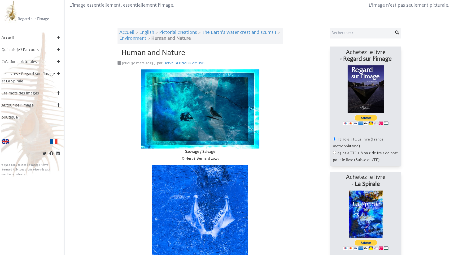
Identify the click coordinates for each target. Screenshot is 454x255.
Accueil (7, 38)
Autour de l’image (17, 105)
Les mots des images (20, 93)
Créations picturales (19, 62)
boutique (9, 117)
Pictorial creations (178, 32)
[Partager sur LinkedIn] (58, 154)
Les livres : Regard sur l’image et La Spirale (28, 78)
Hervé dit (184, 63)
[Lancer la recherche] (397, 33)
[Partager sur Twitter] (45, 154)
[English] (5, 141)
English (146, 32)
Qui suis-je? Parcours (20, 50)
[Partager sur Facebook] (51, 154)
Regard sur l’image (33, 19)
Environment (132, 38)
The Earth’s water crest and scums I (239, 32)
